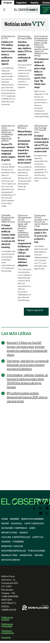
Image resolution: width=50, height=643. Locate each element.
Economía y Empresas (14, 528)
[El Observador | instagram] (41, 503)
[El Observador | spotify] (47, 508)
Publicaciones (36, 550)
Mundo (24, 532)
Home (4, 519)
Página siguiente (35, 310)
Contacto (6, 637)
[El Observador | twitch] (47, 513)
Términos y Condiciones (7, 631)
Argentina (25, 555)
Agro (32, 528)
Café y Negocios (34, 523)
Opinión (6, 541)
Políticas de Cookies (7, 618)
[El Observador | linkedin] (40, 508)
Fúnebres (18, 541)
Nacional (16, 523)
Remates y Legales (12, 546)
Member (14, 519)
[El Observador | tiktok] (34, 508)
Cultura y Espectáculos (15, 537)
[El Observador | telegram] (40, 513)
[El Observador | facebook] (36, 503)
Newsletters (9, 555)
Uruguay (7, 2)
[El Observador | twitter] (31, 503)
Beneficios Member (32, 519)
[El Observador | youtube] (47, 503)
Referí (5, 523)
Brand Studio (9, 532)
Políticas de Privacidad (7, 625)
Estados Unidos (10, 559)
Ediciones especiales (13, 550)
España (38, 555)
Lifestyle (37, 537)
